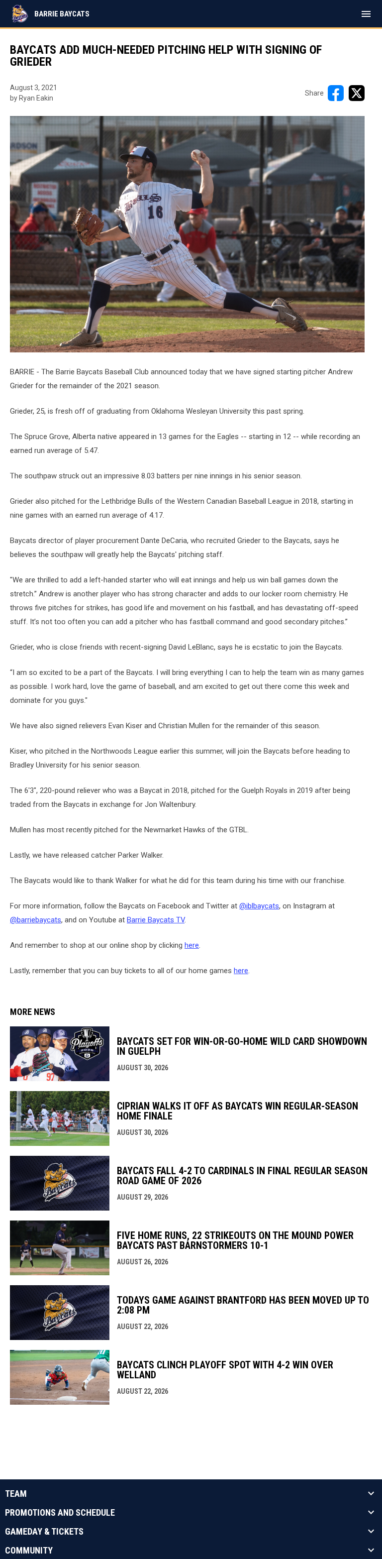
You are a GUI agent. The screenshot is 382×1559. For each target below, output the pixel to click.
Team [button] (16, 1493)
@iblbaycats (259, 905)
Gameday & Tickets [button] (44, 1531)
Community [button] (29, 1550)
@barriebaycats (35, 919)
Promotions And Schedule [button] (60, 1512)
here (192, 945)
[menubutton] (366, 14)
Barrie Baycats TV (156, 919)
